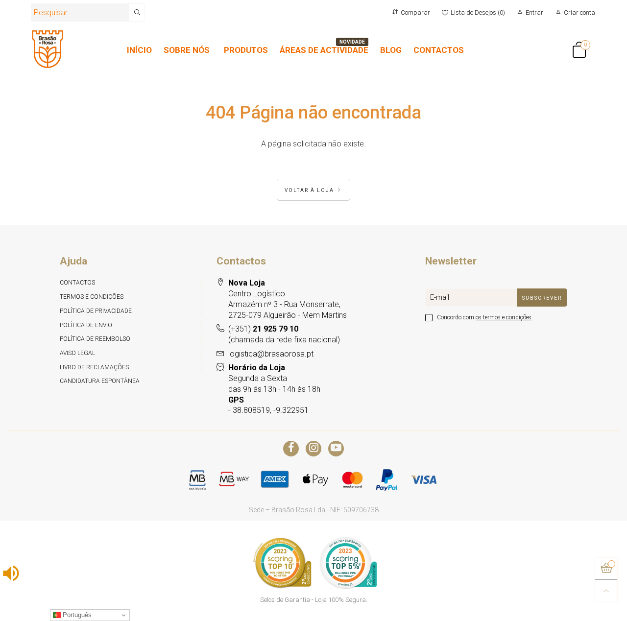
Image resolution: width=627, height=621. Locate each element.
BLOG (391, 50)
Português (76, 615)
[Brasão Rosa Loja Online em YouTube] (336, 448)
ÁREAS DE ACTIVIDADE (324, 50)
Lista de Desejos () (478, 12)
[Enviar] (137, 12)
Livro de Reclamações (94, 367)
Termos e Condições (91, 296)
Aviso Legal (77, 353)
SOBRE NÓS (187, 50)
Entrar (534, 12)
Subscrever (542, 298)
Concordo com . (485, 317)
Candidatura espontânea (100, 381)
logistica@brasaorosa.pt (271, 353)
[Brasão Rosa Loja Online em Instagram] (313, 448)
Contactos (77, 282)
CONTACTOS (438, 50)
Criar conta (579, 12)
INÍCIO (139, 50)
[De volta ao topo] (606, 591)
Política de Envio (86, 325)
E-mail (439, 297)
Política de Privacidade (96, 311)
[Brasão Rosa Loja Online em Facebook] (291, 448)
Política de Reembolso (95, 338)
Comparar (415, 12)
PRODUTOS (246, 50)
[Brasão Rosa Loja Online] (47, 49)
